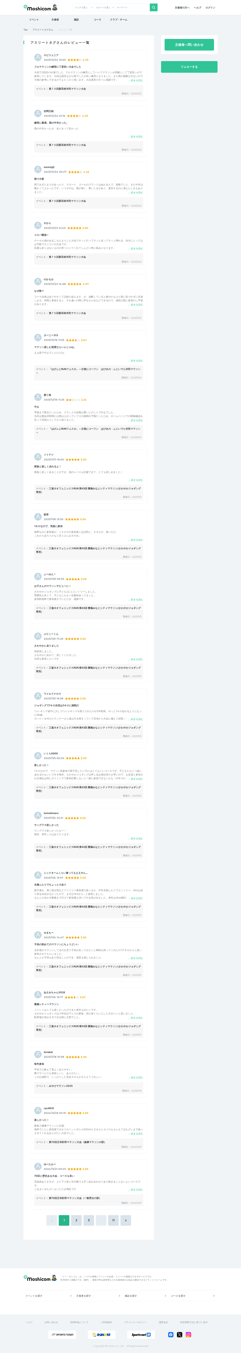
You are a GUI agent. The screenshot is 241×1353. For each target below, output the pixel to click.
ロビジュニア (51, 55)
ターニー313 (51, 335)
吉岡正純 (49, 111)
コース (97, 19)
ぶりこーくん (51, 633)
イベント (34, 19)
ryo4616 (49, 1108)
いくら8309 (51, 753)
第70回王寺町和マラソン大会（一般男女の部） (75, 1197)
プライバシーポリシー (135, 1322)
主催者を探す (83, 1295)
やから (47, 223)
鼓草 (46, 514)
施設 (76, 19)
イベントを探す (34, 1295)
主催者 (55, 19)
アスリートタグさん (43, 29)
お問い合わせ (51, 1322)
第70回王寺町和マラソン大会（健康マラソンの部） (77, 1141)
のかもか (49, 279)
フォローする (189, 66)
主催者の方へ (182, 7)
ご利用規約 (106, 1322)
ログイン (210, 7)
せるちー (49, 932)
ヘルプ (197, 7)
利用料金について (79, 1322)
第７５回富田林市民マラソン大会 (67, 88)
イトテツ (49, 454)
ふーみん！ (50, 574)
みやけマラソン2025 (61, 1085)
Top (25, 29)
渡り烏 (47, 395)
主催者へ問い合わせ (189, 44)
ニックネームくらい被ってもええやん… (66, 872)
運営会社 (163, 1322)
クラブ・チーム (118, 19)
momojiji (49, 167)
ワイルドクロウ (52, 693)
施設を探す (131, 1295)
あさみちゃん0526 (54, 992)
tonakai (48, 1052)
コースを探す (178, 1295)
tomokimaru (51, 813)
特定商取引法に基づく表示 (194, 1322)
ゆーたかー (50, 1164)
